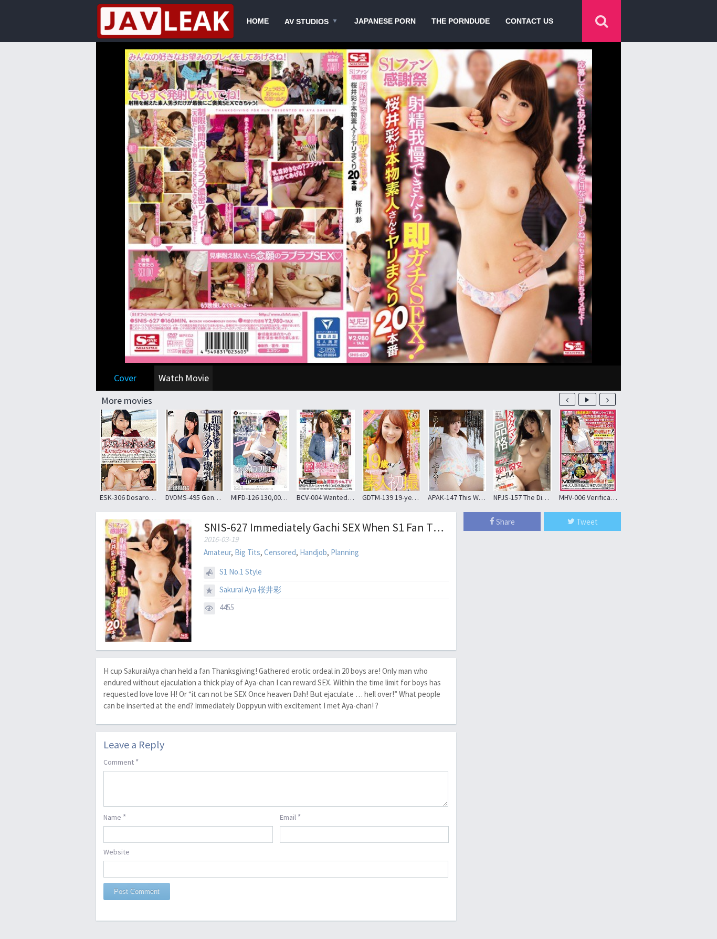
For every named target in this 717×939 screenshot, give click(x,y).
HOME (258, 21)
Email (290, 817)
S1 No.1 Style (240, 572)
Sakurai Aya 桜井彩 (250, 589)
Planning (345, 552)
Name (114, 817)
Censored (280, 552)
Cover (125, 378)
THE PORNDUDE (460, 21)
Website (116, 852)
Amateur (217, 552)
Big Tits (247, 552)
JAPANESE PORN (385, 21)
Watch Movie (184, 378)
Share (504, 522)
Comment (121, 762)
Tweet (586, 522)
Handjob (313, 552)
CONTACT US (529, 21)
